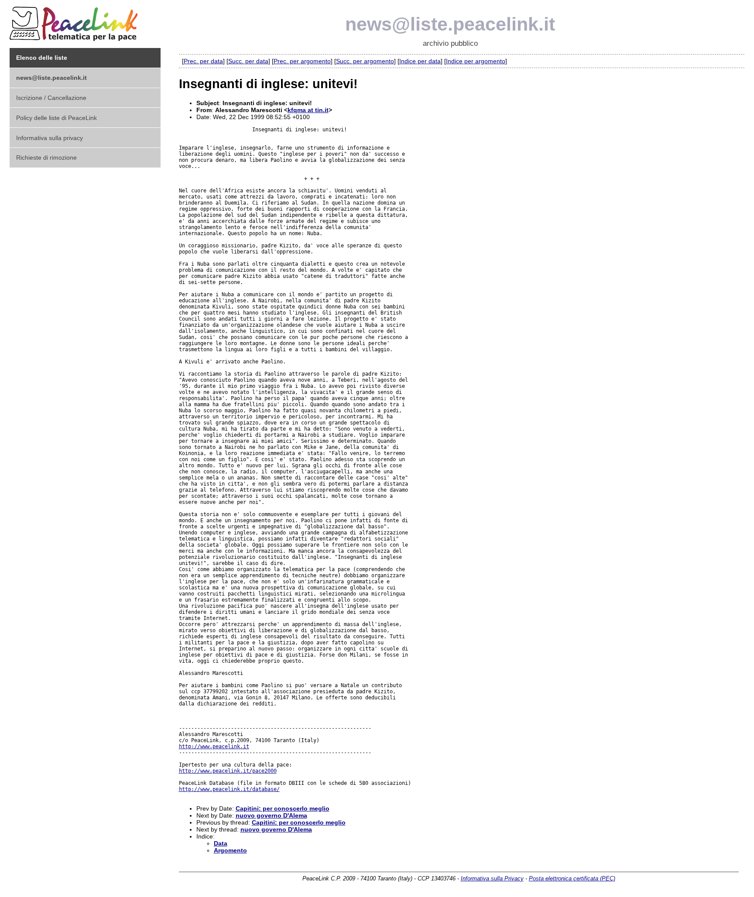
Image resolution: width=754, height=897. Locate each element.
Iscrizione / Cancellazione (51, 97)
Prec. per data (203, 61)
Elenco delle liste (41, 57)
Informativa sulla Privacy (492, 878)
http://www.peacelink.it (214, 746)
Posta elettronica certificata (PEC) (572, 878)
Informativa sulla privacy (49, 137)
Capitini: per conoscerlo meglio (282, 808)
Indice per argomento (475, 61)
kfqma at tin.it (308, 109)
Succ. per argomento (365, 61)
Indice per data (420, 61)
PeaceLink (75, 21)
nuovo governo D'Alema (271, 815)
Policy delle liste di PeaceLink (56, 117)
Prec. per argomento (302, 61)
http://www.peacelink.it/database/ (229, 789)
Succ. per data (248, 61)
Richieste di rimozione (46, 157)
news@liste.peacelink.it (450, 24)
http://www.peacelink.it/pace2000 (228, 771)
